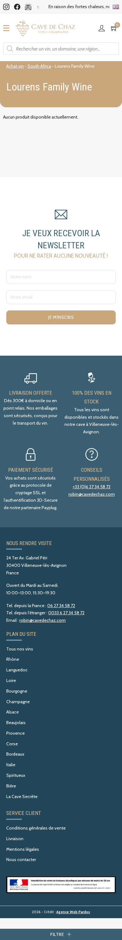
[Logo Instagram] (6, 7)
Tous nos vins (19, 649)
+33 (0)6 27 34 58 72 (91, 486)
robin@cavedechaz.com (92, 494)
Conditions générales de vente (36, 828)
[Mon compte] (103, 28)
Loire (11, 680)
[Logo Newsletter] (28, 7)
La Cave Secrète (22, 796)
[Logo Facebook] (17, 7)
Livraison (14, 838)
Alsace (12, 712)
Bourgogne (16, 691)
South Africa (39, 66)
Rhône (12, 659)
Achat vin (15, 66)
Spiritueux (15, 775)
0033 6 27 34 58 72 (66, 613)
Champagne (18, 701)
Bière (11, 786)
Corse (12, 744)
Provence (15, 733)
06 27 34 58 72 (61, 605)
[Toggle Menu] (8, 28)
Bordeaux (15, 754)
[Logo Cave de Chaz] (45, 28)
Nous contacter (21, 859)
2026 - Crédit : (61, 912)
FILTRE (57, 934)
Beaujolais (16, 722)
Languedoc (17, 670)
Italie (10, 764)
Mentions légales (22, 849)
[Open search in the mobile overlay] (61, 48)
